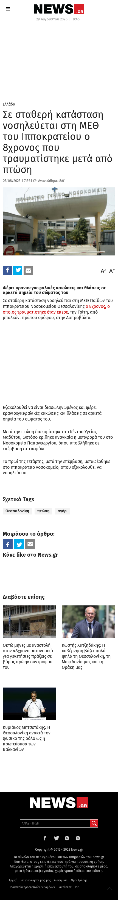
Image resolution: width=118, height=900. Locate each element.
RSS (77, 887)
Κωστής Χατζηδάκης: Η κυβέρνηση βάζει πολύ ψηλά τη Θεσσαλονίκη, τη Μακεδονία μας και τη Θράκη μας (86, 656)
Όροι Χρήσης (79, 880)
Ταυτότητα (65, 887)
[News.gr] (59, 9)
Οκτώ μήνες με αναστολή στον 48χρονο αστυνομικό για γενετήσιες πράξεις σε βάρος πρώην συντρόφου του (28, 656)
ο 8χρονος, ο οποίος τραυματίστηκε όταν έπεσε (56, 309)
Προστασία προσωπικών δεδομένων (32, 887)
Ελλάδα (9, 104)
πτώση (43, 511)
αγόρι (63, 511)
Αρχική (13, 880)
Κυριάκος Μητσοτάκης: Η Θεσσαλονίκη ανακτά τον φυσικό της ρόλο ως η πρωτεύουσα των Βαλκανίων (26, 738)
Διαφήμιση (61, 880)
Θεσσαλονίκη (17, 511)
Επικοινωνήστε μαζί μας (36, 880)
